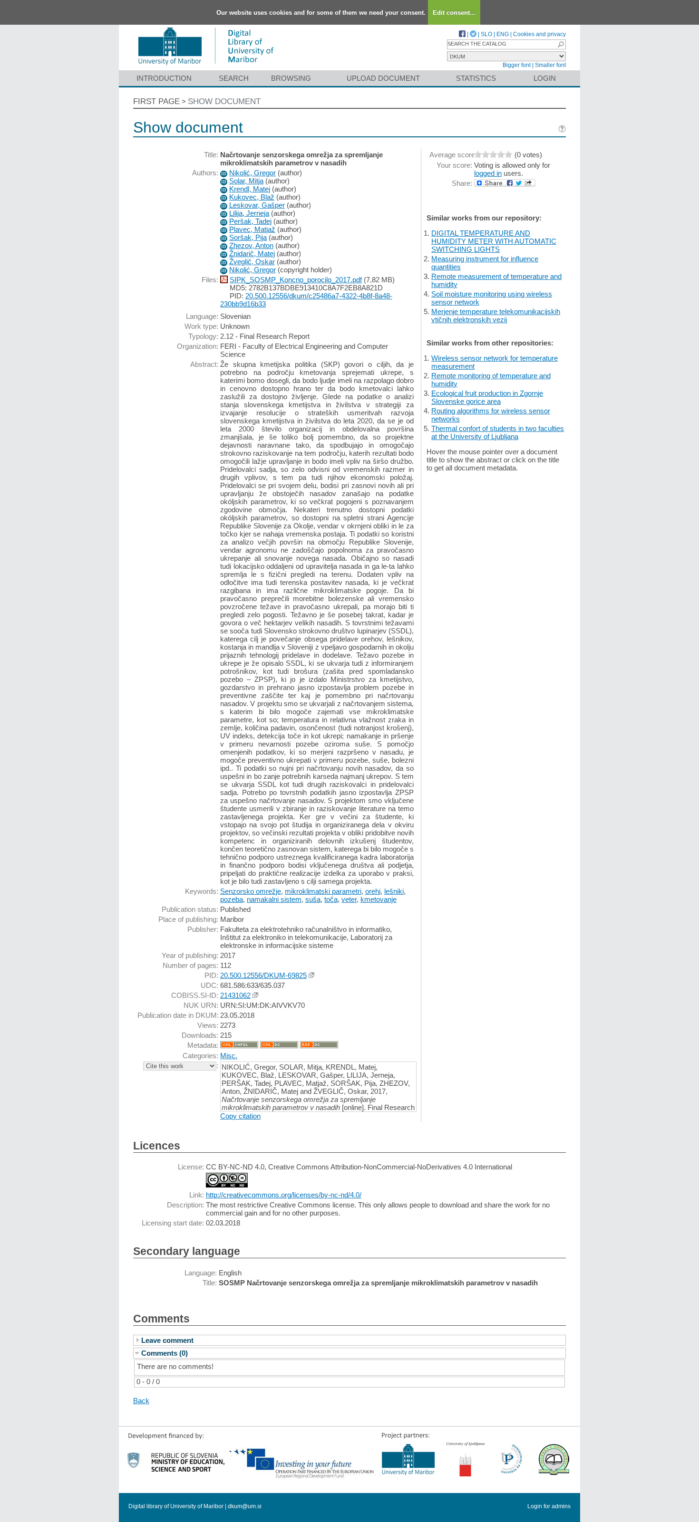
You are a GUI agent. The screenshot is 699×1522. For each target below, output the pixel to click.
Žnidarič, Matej (252, 253)
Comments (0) (164, 1353)
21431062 (235, 995)
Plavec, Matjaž (252, 229)
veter (349, 899)
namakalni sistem (274, 899)
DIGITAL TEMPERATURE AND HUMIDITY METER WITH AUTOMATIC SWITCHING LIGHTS (493, 241)
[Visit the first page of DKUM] (205, 66)
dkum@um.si (245, 1506)
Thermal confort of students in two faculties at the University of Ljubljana (497, 432)
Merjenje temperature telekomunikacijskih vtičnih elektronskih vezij (495, 315)
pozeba (231, 899)
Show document (224, 101)
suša (312, 899)
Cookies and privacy (539, 34)
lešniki (394, 891)
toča (331, 899)
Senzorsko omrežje (250, 891)
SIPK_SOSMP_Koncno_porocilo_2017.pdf (296, 280)
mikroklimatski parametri (323, 891)
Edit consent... (454, 12)
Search (234, 78)
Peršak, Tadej (250, 221)
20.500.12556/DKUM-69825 (263, 975)
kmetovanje (378, 899)
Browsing (291, 78)
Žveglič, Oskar (252, 262)
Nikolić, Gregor (252, 173)
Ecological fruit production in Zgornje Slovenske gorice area (487, 397)
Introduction (164, 78)
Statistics (476, 78)
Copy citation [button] (240, 1116)
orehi (372, 891)
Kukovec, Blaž (251, 197)
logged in (488, 173)
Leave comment (167, 1340)
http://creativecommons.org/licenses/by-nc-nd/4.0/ (283, 1195)
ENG (502, 34)
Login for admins (549, 1506)
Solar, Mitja (246, 181)
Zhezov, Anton (251, 245)
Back (141, 1401)
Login (545, 78)
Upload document (383, 78)
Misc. (228, 1056)
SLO (486, 34)
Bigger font (517, 65)
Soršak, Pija (248, 237)
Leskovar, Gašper (257, 205)
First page (156, 101)
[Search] (560, 44)
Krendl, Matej (249, 189)
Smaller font (550, 65)
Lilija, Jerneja (249, 213)
